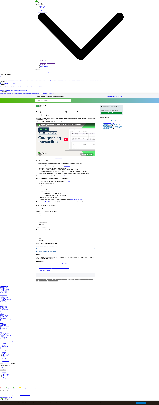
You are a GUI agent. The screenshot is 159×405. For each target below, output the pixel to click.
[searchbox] (53, 100)
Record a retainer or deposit (44, 270)
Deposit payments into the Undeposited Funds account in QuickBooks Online (54, 268)
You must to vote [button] (66, 274)
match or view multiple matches (76, 199)
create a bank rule (45, 201)
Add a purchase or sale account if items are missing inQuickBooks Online (53, 263)
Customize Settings (152, 403)
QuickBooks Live (58, 158)
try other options (63, 175)
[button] (79, 76)
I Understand (141, 403)
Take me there (67, 166)
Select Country (3, 369)
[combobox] (50, 100)
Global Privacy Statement (26, 402)
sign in (66, 274)
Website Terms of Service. (25, 395)
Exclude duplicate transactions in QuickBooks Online (49, 265)
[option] (80, 372)
